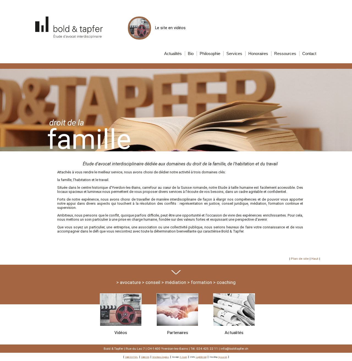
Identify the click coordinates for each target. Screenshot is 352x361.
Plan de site (300, 259)
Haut (314, 259)
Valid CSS (145, 357)
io (191, 53)
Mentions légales (160, 357)
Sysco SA (222, 357)
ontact (309, 53)
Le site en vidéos (170, 28)
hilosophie (210, 53)
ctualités (173, 53)
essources (285, 53)
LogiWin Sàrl (201, 357)
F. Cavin (183, 357)
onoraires (258, 53)
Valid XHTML (131, 357)
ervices (234, 53)
